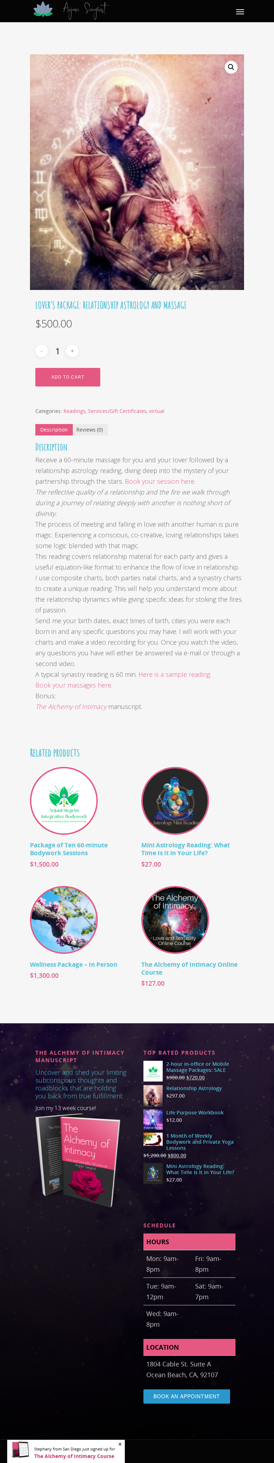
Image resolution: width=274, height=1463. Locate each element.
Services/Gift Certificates (117, 411)
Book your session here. (160, 481)
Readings (75, 411)
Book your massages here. (73, 685)
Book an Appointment (186, 1396)
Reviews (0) (89, 429)
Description (54, 429)
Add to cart (67, 377)
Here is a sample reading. (175, 674)
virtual (156, 411)
